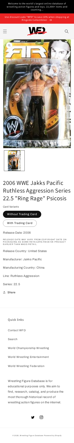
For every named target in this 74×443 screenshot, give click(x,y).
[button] (5, 31)
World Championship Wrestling (28, 348)
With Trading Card (20, 223)
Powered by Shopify (53, 435)
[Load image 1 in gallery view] (14, 160)
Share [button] (11, 292)
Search (13, 339)
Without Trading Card (22, 214)
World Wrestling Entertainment (28, 357)
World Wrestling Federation (26, 366)
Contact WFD (17, 330)
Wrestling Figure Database (31, 435)
